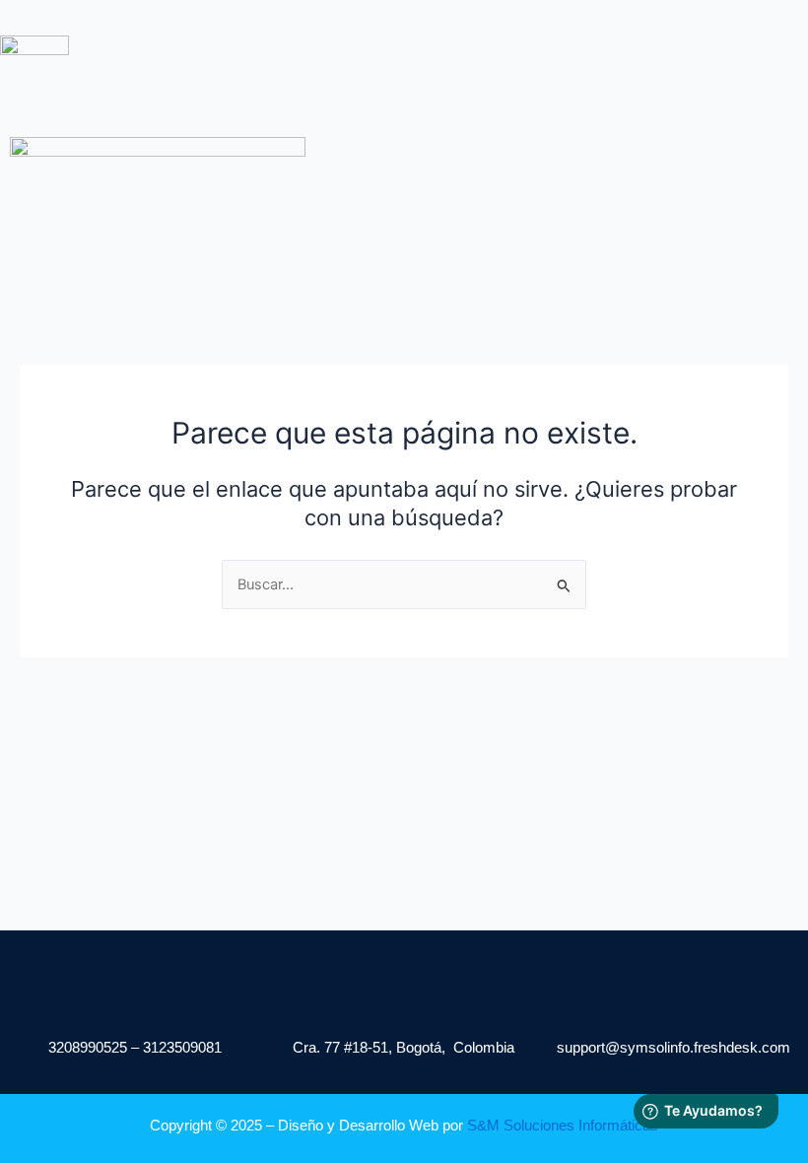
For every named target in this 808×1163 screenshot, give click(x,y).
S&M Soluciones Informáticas (562, 1125)
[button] (381, 73)
